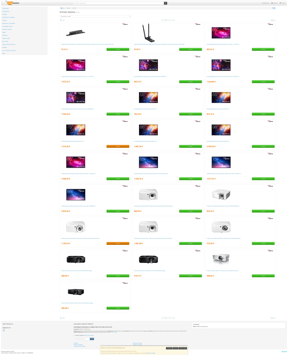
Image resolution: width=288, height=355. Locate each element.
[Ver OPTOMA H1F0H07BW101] (240, 65)
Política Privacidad (78, 344)
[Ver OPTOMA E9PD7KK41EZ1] (240, 227)
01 (165, 20)
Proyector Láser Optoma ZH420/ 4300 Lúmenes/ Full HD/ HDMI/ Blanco (223, 206)
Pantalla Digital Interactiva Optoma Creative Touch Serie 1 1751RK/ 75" (77, 76)
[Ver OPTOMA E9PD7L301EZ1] (240, 194)
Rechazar (175, 348)
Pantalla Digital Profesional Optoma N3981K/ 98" (218, 141)
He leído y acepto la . (84, 335)
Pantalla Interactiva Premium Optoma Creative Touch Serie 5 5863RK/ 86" (78, 206)
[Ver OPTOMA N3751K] (95, 130)
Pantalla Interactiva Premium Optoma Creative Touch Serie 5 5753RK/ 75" (224, 173)
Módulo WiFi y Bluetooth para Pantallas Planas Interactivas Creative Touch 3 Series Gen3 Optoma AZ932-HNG (159, 44)
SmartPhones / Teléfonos (8, 17)
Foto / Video (5, 41)
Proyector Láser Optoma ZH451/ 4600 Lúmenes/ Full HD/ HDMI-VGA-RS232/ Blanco (80, 238)
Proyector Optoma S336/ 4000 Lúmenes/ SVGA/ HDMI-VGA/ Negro (76, 270)
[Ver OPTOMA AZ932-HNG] (168, 33)
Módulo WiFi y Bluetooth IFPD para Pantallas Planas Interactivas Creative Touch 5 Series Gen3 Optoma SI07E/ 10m (87, 44)
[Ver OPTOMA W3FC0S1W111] (240, 33)
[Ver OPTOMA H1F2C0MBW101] (168, 97)
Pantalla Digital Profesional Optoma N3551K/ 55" (145, 109)
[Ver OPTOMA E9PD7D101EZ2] (95, 259)
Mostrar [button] (273, 20)
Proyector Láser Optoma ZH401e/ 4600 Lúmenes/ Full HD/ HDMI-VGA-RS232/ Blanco (153, 206)
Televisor (4, 20)
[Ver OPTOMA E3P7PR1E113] (168, 227)
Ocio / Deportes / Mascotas (9, 50)
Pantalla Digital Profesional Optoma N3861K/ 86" (145, 141)
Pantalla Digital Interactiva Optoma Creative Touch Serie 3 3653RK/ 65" (150, 76)
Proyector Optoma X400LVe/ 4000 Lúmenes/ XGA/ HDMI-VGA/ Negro (77, 303)
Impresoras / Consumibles (8, 23)
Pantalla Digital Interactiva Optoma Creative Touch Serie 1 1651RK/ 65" (223, 44)
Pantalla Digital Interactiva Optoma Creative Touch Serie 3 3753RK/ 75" (223, 76)
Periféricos (5, 35)
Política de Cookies (150, 353)
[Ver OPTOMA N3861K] (168, 130)
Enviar (92, 339)
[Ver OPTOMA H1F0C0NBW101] (168, 162)
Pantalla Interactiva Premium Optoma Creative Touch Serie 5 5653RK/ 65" (151, 173)
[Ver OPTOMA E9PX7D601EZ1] (95, 291)
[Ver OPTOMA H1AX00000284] (95, 33)
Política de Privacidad (113, 332)
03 (170, 20)
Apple (3, 53)
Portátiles (4, 14)
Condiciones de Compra (79, 346)
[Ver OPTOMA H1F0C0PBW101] (95, 194)
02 (168, 20)
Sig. (173, 20)
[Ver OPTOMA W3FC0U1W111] (95, 162)
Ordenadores (5, 8)
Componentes (5, 11)
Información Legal (137, 343)
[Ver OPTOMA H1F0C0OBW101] (240, 162)
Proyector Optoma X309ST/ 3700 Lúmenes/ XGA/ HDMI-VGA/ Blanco (222, 270)
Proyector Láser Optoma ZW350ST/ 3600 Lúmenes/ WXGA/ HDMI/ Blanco (224, 238)
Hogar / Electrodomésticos (8, 44)
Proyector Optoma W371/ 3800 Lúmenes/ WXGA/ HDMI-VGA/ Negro (149, 270)
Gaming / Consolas (7, 29)
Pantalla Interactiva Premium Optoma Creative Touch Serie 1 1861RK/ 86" (78, 173)
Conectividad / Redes (7, 26)
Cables (4, 32)
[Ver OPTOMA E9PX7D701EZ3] (168, 259)
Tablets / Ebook (6, 38)
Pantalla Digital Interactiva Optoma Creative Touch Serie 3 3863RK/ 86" (77, 109)
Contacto (275, 3)
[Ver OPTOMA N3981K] (240, 130)
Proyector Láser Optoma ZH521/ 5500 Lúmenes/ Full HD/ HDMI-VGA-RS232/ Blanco (153, 238)
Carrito (283, 3)
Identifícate (266, 3)
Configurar (169, 348)
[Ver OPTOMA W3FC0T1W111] (95, 65)
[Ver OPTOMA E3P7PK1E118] (95, 227)
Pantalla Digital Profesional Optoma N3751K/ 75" (72, 141)
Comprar (118, 49)
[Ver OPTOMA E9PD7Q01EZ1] (240, 259)
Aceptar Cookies (182, 348)
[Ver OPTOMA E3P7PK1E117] (168, 194)
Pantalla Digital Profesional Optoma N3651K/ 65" (218, 109)
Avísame (118, 146)
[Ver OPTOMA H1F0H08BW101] (95, 97)
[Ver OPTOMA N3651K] (240, 97)
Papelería (4, 47)
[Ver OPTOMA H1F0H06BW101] (168, 65)
